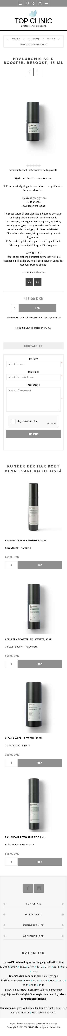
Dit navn (33, 358)
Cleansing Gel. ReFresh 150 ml (23, 738)
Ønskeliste (33, 3)
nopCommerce (28, 1023)
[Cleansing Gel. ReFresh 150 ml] (33, 704)
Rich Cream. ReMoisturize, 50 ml (25, 837)
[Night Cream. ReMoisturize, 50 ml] (33, 803)
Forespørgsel (33, 384)
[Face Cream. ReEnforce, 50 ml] (33, 506)
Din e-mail (33, 371)
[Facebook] (28, 888)
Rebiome (39, 272)
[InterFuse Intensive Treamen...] (38, 72)
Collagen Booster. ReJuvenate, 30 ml (28, 639)
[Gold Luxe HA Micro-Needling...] (29, 72)
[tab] (33, 345)
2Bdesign (53, 1023)
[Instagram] (39, 888)
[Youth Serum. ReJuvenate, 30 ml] (33, 605)
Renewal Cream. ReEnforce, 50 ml (26, 540)
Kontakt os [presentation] (33, 345)
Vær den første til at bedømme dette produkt (33, 170)
